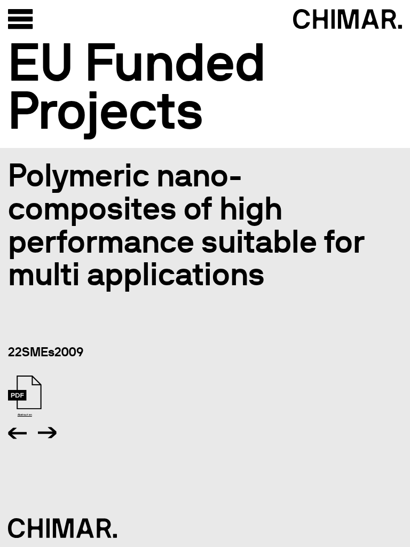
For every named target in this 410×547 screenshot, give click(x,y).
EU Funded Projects (137, 86)
